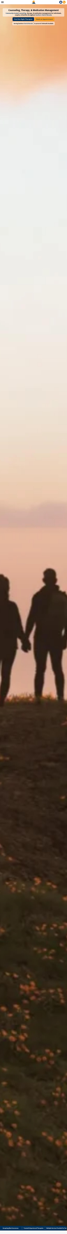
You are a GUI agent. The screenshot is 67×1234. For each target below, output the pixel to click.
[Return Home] (33, 2)
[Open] (2, 2)
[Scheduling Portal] (60, 2)
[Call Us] (64, 2)
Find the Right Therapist (23, 19)
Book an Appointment (44, 19)
